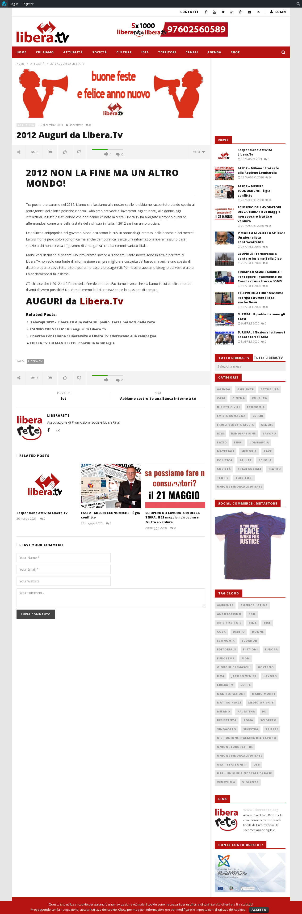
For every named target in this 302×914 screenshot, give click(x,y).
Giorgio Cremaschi (234, 667)
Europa (271, 649)
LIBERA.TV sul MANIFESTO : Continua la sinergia (72, 343)
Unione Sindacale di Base (239, 486)
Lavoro (269, 433)
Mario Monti (263, 693)
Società (99, 52)
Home (21, 52)
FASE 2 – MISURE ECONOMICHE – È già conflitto (254, 191)
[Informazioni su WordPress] (4, 4)
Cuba (221, 631)
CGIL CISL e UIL (229, 623)
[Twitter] (223, 12)
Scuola (265, 460)
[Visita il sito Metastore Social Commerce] (199, 29)
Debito (239, 631)
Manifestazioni (231, 693)
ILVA (220, 676)
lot (63, 396)
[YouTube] (214, 12)
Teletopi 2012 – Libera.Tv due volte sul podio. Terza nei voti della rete (92, 322)
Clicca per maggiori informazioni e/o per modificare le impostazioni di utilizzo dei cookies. (182, 909)
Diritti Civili (228, 407)
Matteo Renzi (229, 702)
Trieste (271, 729)
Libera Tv (35, 361)
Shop (235, 52)
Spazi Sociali (249, 469)
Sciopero (268, 720)
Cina (253, 623)
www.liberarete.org (260, 810)
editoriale (226, 649)
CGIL (252, 614)
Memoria (249, 451)
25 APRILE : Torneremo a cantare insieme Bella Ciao (260, 256)
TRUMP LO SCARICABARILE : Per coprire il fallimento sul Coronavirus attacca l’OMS (260, 276)
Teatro (274, 469)
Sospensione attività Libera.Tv (42, 513)
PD (264, 711)
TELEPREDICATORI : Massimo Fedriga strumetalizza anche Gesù (260, 297)
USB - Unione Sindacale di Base (244, 773)
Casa (221, 398)
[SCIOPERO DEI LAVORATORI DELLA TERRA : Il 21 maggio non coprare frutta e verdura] (175, 486)
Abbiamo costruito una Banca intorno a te (158, 396)
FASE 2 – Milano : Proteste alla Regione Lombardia (258, 170)
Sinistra (250, 729)
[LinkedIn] (232, 12)
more (197, 152)
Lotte (245, 685)
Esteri (258, 415)
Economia (256, 407)
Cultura (124, 52)
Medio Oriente (261, 702)
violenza (250, 782)
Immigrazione (243, 433)
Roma (248, 720)
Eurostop (226, 658)
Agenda (214, 52)
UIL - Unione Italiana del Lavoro (246, 738)
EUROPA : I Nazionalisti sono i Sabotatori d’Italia (261, 334)
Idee (145, 52)
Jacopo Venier (243, 676)
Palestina (246, 711)
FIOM (246, 658)
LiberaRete (76, 125)
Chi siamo (45, 52)
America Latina (254, 605)
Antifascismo (229, 614)
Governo (266, 667)
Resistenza (226, 720)
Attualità (73, 52)
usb (257, 764)
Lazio (222, 442)
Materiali (225, 451)
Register (28, 4)
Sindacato (226, 729)
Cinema (238, 398)
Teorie (222, 478)
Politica (224, 460)
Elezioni (250, 649)
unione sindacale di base (239, 755)
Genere (267, 424)
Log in (14, 4)
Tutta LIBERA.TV (268, 357)
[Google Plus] (240, 12)
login (280, 12)
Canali (191, 52)
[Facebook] (205, 12)
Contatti (189, 12)
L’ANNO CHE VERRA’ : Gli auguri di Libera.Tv (68, 329)
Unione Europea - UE (235, 747)
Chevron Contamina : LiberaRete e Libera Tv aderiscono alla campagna (93, 336)
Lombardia (259, 442)
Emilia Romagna (231, 415)
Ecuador (249, 640)
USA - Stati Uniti (232, 764)
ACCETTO (259, 909)
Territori (167, 52)
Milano (223, 711)
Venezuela (226, 782)
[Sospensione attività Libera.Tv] (46, 486)
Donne (258, 631)
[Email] (249, 12)
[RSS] (258, 12)
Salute (245, 460)
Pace (268, 451)
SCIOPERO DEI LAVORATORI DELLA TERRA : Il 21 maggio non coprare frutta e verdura (172, 517)
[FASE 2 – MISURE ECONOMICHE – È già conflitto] (111, 486)
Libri (238, 442)
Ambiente (245, 389)
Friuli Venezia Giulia (235, 424)
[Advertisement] (250, 97)
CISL (267, 623)
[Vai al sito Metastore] (250, 545)
